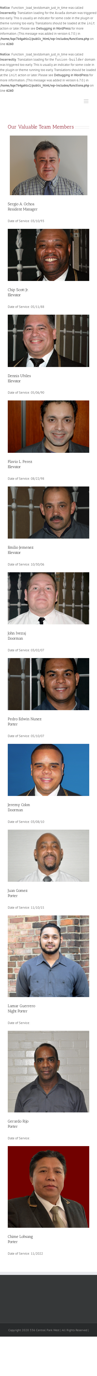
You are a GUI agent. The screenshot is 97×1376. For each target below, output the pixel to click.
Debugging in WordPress (53, 28)
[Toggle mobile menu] (86, 101)
